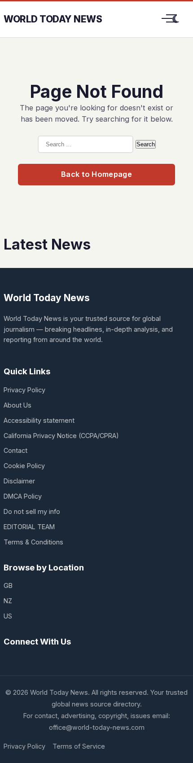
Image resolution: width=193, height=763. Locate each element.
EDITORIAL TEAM (29, 527)
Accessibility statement (39, 420)
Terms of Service (79, 746)
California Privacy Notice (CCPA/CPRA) (61, 435)
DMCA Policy (23, 496)
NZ (8, 601)
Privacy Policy (24, 390)
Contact (15, 450)
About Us (17, 405)
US (8, 616)
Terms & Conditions (33, 542)
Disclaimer (19, 481)
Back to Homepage (96, 174)
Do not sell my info (32, 511)
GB (8, 585)
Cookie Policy (24, 465)
